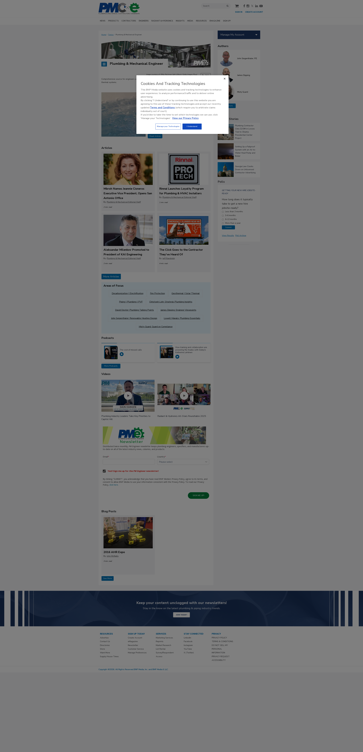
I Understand (192, 126)
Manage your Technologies (168, 126)
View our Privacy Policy (185, 118)
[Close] (224, 79)
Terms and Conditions (162, 107)
